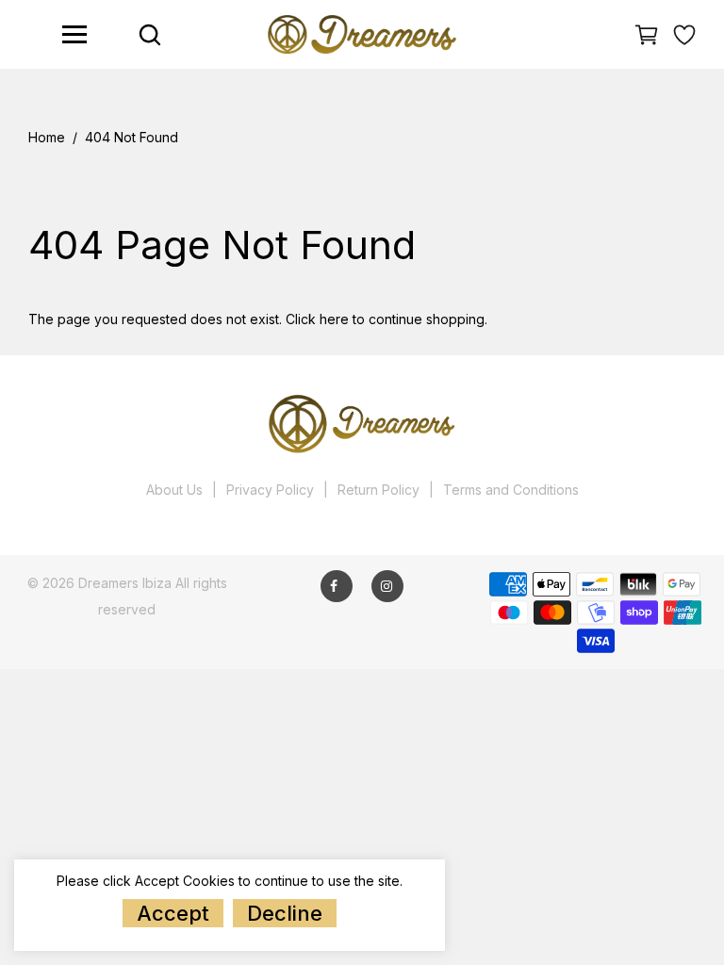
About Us (174, 490)
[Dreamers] (362, 33)
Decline (284, 913)
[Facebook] (333, 586)
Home (46, 137)
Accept (173, 913)
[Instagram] (386, 586)
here (334, 319)
